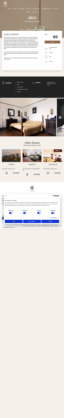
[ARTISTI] (11, 155)
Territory (28, 12)
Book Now (52, 42)
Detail (21, 29)
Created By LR (12, 227)
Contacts (34, 12)
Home (24, 225)
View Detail (16, 173)
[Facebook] (3, 218)
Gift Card (14, 8)
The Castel (55, 8)
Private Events (36, 8)
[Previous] (3, 117)
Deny (14, 221)
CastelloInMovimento (46, 8)
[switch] (25, 213)
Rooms (9, 8)
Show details (54, 217)
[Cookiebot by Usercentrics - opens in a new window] (53, 196)
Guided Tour (22, 8)
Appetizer (28, 8)
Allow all (50, 221)
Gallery (42, 29)
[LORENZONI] (52, 155)
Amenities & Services (32, 29)
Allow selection (32, 221)
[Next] (60, 117)
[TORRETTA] (32, 155)
